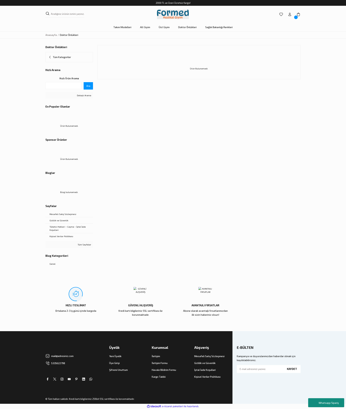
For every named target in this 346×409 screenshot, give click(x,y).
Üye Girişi (114, 362)
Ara (88, 85)
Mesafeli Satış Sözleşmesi (209, 356)
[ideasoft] (154, 406)
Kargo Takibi (159, 376)
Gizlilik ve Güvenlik (205, 362)
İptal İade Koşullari (205, 369)
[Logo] (173, 14)
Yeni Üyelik (115, 356)
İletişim (156, 356)
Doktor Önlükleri (69, 34)
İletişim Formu (160, 362)
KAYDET (292, 368)
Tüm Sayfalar (84, 244)
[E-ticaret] (172, 406)
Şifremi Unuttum (118, 369)
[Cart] (298, 14)
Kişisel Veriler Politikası (207, 376)
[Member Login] (290, 14)
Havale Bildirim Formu (164, 369)
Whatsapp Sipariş (329, 402)
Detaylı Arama (83, 95)
